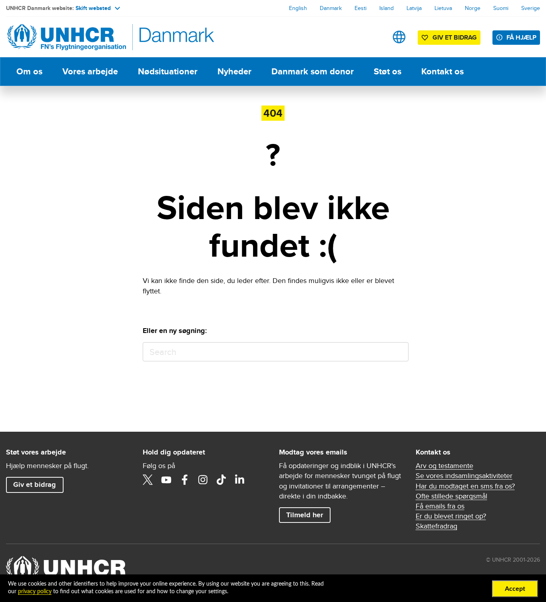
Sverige (530, 8)
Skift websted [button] (93, 8)
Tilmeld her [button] (304, 515)
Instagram (203, 479)
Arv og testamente (444, 465)
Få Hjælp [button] (521, 37)
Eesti (361, 8)
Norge (472, 8)
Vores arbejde (90, 71)
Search (399, 352)
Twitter (148, 479)
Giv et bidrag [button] (454, 37)
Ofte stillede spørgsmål (451, 496)
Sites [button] (399, 37)
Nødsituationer (167, 71)
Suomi (500, 8)
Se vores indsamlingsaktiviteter (464, 475)
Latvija (414, 8)
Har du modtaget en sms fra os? (465, 486)
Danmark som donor (312, 71)
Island (386, 8)
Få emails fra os (440, 506)
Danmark (331, 8)
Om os (29, 71)
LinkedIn (240, 479)
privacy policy (35, 591)
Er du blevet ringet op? (451, 516)
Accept (515, 589)
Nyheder (234, 71)
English (298, 8)
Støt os (387, 71)
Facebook (184, 479)
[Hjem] (62, 37)
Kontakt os (442, 71)
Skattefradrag (436, 526)
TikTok (221, 479)
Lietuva (443, 8)
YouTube (166, 479)
